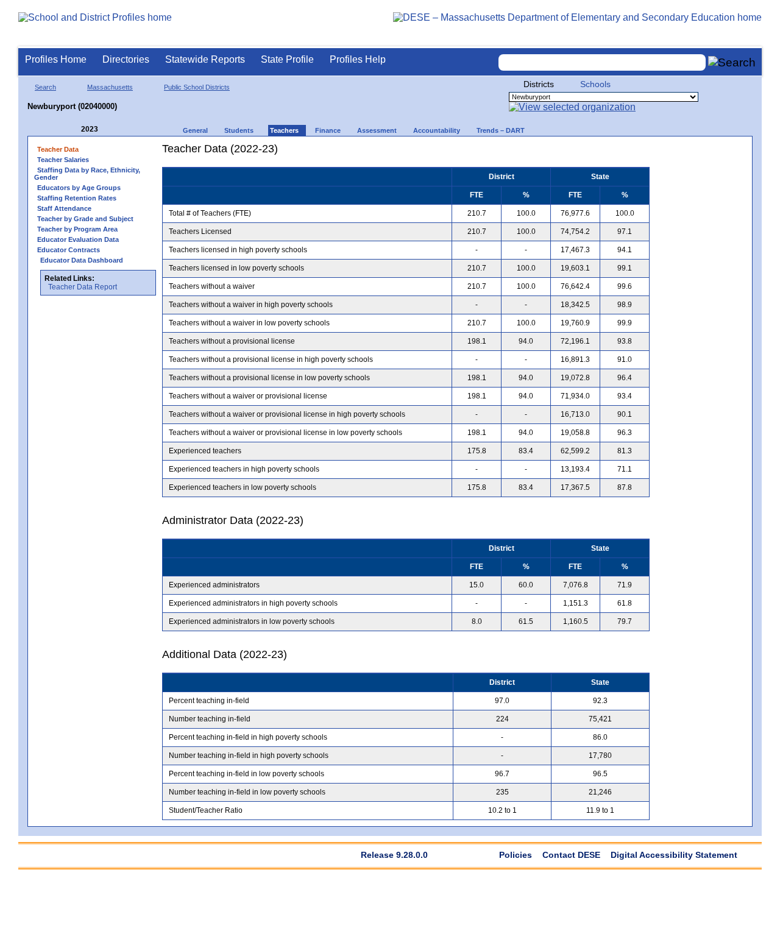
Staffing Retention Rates (76, 198)
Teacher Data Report (82, 287)
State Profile (287, 59)
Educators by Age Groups (79, 187)
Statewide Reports (205, 59)
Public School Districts (197, 87)
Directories (125, 59)
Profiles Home (56, 59)
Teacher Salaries (63, 159)
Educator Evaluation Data (78, 239)
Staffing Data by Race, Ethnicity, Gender (87, 173)
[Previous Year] (72, 129)
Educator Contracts (68, 249)
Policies (515, 855)
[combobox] (602, 62)
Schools (595, 84)
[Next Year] (114, 129)
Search (45, 87)
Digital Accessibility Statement (674, 855)
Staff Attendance (64, 208)
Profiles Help (358, 59)
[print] (573, 153)
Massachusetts (110, 87)
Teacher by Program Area (77, 229)
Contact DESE (571, 855)
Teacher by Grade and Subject (85, 218)
